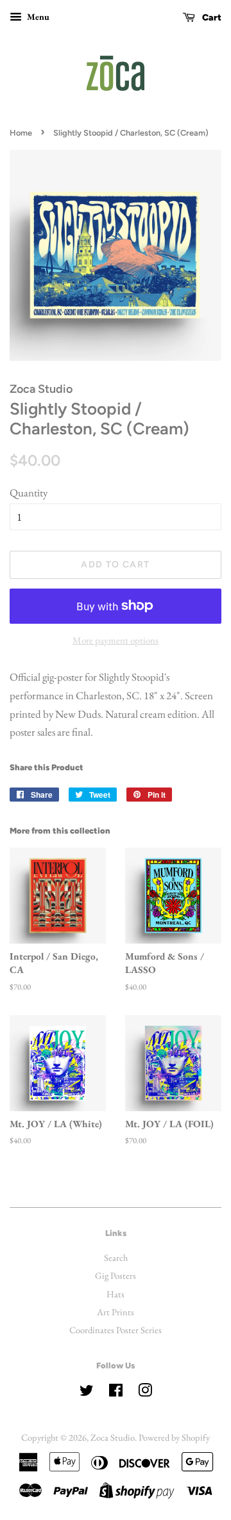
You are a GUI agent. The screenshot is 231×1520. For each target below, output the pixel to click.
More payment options (115, 640)
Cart (210, 17)
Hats (115, 1294)
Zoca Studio (112, 1437)
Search (116, 1257)
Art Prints (115, 1312)
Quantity (28, 493)
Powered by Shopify (174, 1437)
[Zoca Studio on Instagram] (145, 1392)
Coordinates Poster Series (115, 1330)
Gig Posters (115, 1275)
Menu (37, 16)
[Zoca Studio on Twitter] (87, 1392)
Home (21, 133)
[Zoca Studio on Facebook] (115, 1392)
